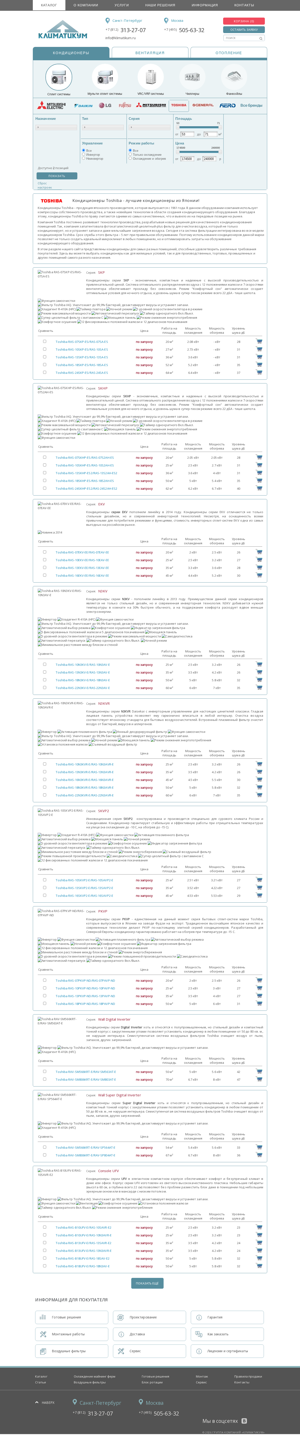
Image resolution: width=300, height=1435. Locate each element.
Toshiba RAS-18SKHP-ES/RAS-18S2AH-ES (85, 481)
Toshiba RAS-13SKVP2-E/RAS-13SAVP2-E (84, 888)
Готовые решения (155, 1376)
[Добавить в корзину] (258, 342)
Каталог (49, 5)
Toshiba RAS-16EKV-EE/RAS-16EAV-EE (82, 575)
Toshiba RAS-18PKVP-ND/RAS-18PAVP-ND (85, 1004)
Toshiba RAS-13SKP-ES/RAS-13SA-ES (82, 357)
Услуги (122, 5)
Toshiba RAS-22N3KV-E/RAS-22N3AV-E (83, 688)
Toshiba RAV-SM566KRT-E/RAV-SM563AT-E (86, 1072)
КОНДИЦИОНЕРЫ (71, 53)
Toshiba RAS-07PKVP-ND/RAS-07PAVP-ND (85, 980)
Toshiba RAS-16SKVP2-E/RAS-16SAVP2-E (84, 896)
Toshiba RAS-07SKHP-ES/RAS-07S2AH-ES (85, 457)
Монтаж (202, 1376)
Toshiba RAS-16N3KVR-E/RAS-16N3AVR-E (85, 780)
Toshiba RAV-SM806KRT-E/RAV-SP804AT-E (85, 1155)
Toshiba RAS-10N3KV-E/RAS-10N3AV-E (83, 665)
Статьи (40, 1382)
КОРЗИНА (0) (244, 21)
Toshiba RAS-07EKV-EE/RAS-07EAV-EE (82, 552)
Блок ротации (152, 1382)
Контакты (244, 5)
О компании (86, 5)
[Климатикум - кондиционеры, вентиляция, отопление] (61, 37)
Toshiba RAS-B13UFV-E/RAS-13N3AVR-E (83, 1251)
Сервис (201, 1382)
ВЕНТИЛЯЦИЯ (150, 53)
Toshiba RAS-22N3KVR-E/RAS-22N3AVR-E (85, 795)
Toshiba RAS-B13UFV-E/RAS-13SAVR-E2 (83, 1243)
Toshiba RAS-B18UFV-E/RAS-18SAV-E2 (82, 1258)
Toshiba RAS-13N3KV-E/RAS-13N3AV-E (83, 672)
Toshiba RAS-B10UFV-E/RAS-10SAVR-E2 (83, 1227)
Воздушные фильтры (90, 1382)
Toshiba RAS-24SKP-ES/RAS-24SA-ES (82, 373)
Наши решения (160, 5)
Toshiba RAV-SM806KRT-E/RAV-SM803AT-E (86, 1079)
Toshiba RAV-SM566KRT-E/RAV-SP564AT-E (85, 1147)
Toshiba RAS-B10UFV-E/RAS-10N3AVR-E (83, 1235)
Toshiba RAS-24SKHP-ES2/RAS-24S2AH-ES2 (86, 488)
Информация (205, 5)
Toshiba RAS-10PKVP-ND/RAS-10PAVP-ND (85, 988)
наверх (48, 1402)
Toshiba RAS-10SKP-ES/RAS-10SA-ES (82, 349)
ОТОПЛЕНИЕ (229, 53)
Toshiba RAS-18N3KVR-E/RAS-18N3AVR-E (85, 787)
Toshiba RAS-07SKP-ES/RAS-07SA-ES (82, 342)
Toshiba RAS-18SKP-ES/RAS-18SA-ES (82, 365)
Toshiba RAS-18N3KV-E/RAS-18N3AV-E (83, 680)
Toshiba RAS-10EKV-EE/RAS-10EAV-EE (82, 560)
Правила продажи (248, 1376)
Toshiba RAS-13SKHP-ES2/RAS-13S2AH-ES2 (86, 473)
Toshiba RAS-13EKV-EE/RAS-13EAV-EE (82, 568)
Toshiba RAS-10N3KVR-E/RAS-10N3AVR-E (85, 764)
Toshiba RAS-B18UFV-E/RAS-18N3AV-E (82, 1266)
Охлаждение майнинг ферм (94, 1376)
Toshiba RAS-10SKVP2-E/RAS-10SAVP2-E (84, 880)
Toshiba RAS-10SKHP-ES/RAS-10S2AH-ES (85, 465)
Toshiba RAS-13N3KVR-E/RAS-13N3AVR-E (85, 772)
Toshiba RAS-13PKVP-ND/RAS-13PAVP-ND (85, 996)
